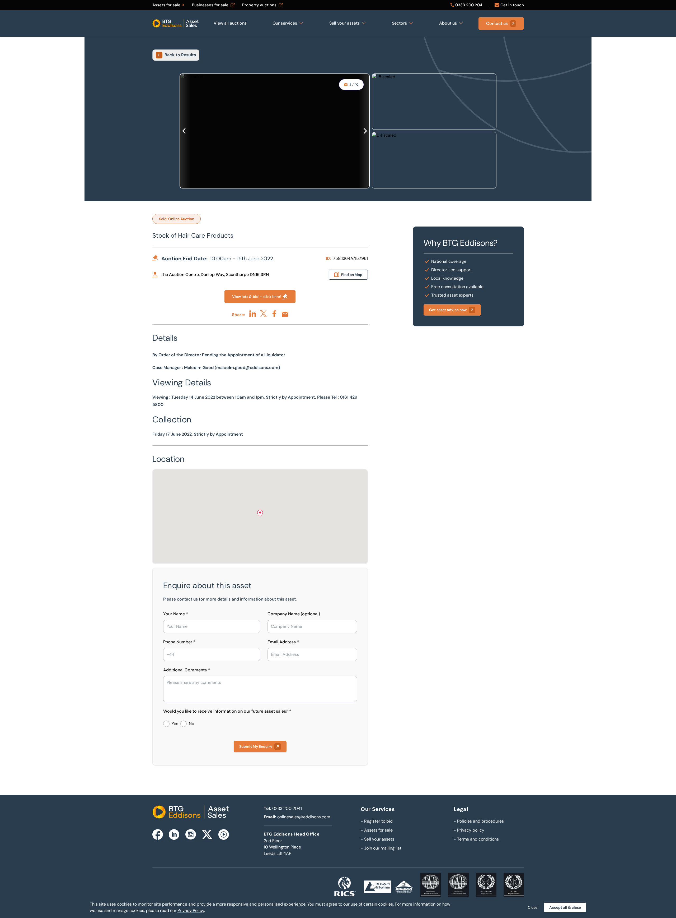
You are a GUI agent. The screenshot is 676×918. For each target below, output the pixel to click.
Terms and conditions (476, 839)
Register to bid (377, 821)
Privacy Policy (190, 910)
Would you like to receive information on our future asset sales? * (227, 711)
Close (532, 907)
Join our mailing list (381, 848)
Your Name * (175, 614)
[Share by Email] (285, 314)
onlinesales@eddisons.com (303, 817)
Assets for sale (377, 830)
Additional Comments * (186, 670)
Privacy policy (469, 830)
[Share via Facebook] (274, 313)
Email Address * (283, 642)
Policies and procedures (479, 821)
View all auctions (230, 23)
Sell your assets (377, 839)
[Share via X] (263, 313)
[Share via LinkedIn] (252, 313)
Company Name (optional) (293, 614)
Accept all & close (565, 907)
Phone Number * (179, 642)
